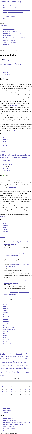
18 (6, 392)
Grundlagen (6, 323)
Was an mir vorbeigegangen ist (10, 344)
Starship (15, 372)
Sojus (17, 368)
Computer (5, 312)
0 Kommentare (6, 74)
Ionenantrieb (2, 362)
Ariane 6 (19, 354)
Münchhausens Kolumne (9, 329)
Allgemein (5, 304)
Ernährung (5, 72)
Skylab (10, 368)
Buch (11, 356)
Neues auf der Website (9, 40)
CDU (18, 356)
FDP (23, 359)
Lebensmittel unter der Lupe (9, 327)
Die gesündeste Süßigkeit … (11, 64)
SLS (13, 368)
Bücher (5, 306)
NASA (8, 365)
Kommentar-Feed (7, 410)
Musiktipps (5, 331)
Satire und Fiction (7, 339)
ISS (14, 362)
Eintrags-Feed (6, 408)
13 (16, 389)
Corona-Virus (22, 356)
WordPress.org (6, 412)
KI (4, 325)
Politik (4, 333)
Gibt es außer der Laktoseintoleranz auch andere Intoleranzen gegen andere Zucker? (15, 157)
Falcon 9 (12, 359)
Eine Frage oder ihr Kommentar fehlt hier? (14, 38)
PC (14, 365)
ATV (27, 354)
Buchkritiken (6, 308)
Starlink (9, 372)
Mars (21, 362)
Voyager (2, 375)
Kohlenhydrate (12, 187)
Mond (28, 362)
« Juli (15, 400)
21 (20, 392)
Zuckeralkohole (6, 60)
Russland (26, 365)
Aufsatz (6, 182)
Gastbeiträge (6, 321)
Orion (12, 365)
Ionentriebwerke (9, 362)
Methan (25, 362)
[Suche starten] (16, 50)
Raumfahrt (5, 335)
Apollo (2, 354)
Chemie (5, 310)
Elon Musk (3, 359)
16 (29, 389)
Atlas (24, 354)
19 (11, 392)
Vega (23, 372)
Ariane (7, 354)
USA (21, 372)
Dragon (27, 356)
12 (11, 389)
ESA (7, 359)
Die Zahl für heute (7, 316)
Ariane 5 (12, 354)
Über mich (6, 44)
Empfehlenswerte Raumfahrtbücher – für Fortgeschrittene (16, 422)
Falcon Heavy (19, 359)
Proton (17, 365)
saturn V (6, 368)
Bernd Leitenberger (7, 68)
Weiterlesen (2, 151)
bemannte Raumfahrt (4, 356)
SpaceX (5, 342)
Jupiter (17, 362)
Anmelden (5, 406)
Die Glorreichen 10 (7, 314)
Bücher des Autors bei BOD (10, 31)
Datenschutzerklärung (9, 29)
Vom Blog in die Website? (10, 42)
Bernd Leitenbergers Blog (10, 2)
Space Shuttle (24, 368)
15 (25, 389)
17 (2, 392)
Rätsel (4, 337)
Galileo (26, 359)
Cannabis (14, 356)
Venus (27, 372)
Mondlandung (2, 365)
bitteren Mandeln (13, 105)
